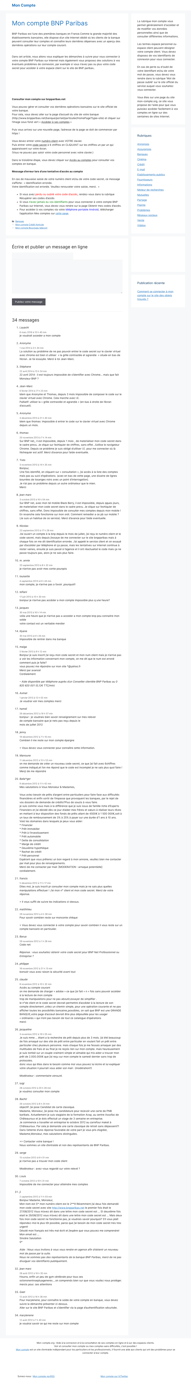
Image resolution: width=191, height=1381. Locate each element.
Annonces (143, 144)
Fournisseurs (145, 179)
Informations (144, 184)
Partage (142, 199)
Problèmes (143, 210)
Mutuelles (143, 194)
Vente (140, 220)
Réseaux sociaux (147, 215)
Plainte (141, 205)
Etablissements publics (151, 174)
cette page (62, 213)
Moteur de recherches (150, 189)
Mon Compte (24, 5)
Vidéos (141, 225)
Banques (19, 221)
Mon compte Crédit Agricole (29, 224)
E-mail (141, 169)
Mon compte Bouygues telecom (31, 228)
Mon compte (22, 1349)
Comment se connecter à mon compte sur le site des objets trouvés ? (155, 295)
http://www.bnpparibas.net (68, 1207)
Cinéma (141, 159)
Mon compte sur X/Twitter (114, 1376)
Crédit (141, 164)
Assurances (144, 149)
